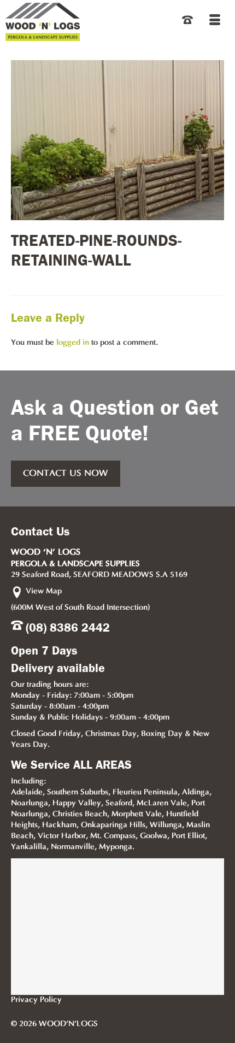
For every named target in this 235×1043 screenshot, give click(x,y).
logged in (72, 343)
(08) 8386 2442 (68, 628)
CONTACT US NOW (65, 473)
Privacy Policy (36, 1000)
